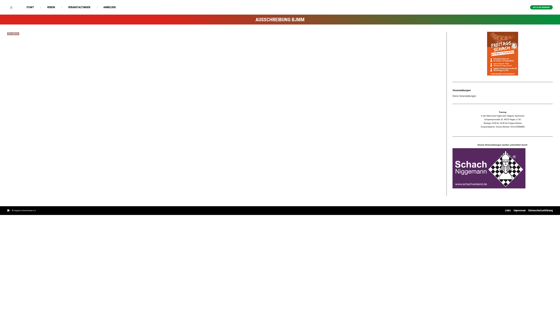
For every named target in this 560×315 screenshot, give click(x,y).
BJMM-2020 (13, 33)
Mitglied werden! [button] (541, 7)
